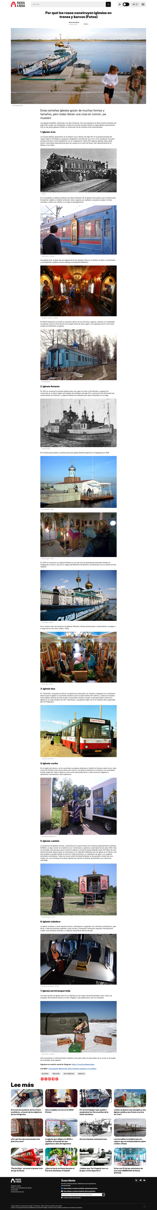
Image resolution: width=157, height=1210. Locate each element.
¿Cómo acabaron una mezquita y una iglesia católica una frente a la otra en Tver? (130, 1112)
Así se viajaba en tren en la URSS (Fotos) (59, 1111)
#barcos (81, 1073)
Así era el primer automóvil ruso (93, 1139)
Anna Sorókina (74, 22)
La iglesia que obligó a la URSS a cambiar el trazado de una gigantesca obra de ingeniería (59, 1141)
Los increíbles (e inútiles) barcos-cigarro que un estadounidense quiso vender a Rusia (130, 1141)
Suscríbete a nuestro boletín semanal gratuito (80, 1188)
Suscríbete (68, 1180)
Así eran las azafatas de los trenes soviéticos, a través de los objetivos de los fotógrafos (26, 1112)
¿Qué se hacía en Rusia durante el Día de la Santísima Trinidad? (59, 1169)
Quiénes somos (16, 1186)
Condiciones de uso (17, 1192)
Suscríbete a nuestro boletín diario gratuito (79, 1191)
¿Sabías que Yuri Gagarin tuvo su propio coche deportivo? (94, 1169)
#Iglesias (45, 1073)
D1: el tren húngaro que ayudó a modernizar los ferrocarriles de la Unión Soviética (94, 1112)
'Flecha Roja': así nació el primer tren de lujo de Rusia (27, 1169)
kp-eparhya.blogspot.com (49, 836)
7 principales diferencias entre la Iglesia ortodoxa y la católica (72, 1069)
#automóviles (69, 1073)
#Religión (56, 1073)
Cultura (85, 24)
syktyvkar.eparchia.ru (48, 758)
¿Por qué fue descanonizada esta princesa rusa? (25, 1140)
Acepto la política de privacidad (72, 1197)
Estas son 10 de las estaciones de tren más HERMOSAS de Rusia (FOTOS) (128, 1170)
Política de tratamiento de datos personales (21, 1189)
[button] (104, 3)
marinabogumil (46, 381)
